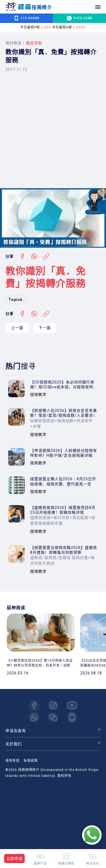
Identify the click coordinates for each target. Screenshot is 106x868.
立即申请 (14, 858)
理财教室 (13, 43)
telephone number (72, 717)
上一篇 (17, 328)
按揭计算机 (66, 863)
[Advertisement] (53, 130)
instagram (53, 705)
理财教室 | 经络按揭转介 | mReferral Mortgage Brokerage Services (28, 7)
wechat (53, 717)
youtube (72, 705)
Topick (15, 299)
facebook (34, 705)
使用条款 (12, 761)
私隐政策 (31, 761)
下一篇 (45, 328)
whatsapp (34, 717)
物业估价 (92, 863)
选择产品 (40, 863)
